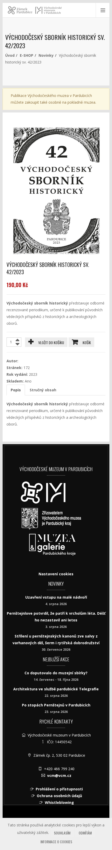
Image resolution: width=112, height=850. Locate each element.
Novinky (46, 55)
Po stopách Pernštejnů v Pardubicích (56, 705)
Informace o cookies (56, 841)
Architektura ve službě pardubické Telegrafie (56, 688)
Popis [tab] (16, 389)
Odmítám (85, 832)
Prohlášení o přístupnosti (59, 789)
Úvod (10, 55)
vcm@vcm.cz (59, 775)
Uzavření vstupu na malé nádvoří (56, 597)
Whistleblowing (59, 802)
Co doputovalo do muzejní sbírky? (56, 672)
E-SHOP (26, 55)
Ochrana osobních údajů (59, 795)
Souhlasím (62, 832)
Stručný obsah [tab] (43, 389)
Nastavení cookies (56, 573)
